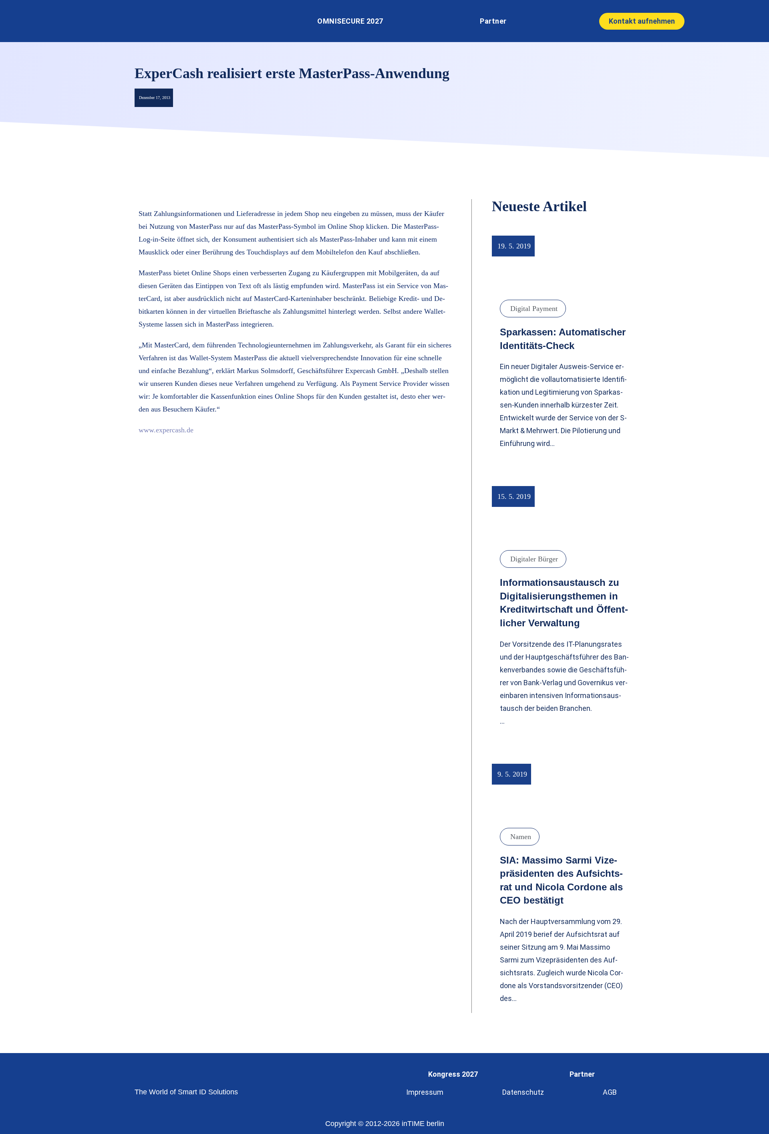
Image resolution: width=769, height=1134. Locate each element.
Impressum (424, 1092)
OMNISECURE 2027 (350, 21)
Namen (520, 837)
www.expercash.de (166, 430)
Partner (493, 21)
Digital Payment (534, 309)
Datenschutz (523, 1092)
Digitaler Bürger (534, 559)
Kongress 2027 (453, 1074)
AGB (610, 1092)
